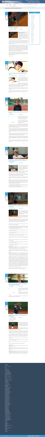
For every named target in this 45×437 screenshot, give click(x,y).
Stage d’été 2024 (7, 390)
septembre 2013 (33, 34)
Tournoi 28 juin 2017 (7, 415)
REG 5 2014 (6, 431)
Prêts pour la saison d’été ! (8, 387)
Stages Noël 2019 (7, 409)
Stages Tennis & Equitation (8, 427)
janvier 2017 (32, 14)
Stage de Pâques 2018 (7, 392)
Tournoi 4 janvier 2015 (7, 417)
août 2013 (32, 35)
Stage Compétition (7, 389)
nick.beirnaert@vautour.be (30, 0)
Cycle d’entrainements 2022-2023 (8, 376)
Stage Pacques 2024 (7, 396)
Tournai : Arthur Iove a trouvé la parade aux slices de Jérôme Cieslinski (18, 284)
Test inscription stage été (8, 413)
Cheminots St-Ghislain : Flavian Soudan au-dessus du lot (18, 316)
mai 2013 (32, 38)
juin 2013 (32, 37)
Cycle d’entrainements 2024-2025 (8, 377)
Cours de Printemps (7, 371)
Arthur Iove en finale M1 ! (8, 366)
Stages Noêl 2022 (7, 410)
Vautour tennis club (11, 320)
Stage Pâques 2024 (7, 398)
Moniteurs (14, 4)
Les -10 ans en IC (7, 384)
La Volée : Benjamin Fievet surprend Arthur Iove (18, 74)
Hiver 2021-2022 (7, 383)
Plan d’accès (14, 5)
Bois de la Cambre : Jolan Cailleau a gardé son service (18, 112)
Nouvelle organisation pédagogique (28, 4)
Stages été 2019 (7, 406)
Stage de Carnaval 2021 (7, 391)
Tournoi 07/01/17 (7, 414)
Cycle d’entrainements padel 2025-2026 (8, 379)
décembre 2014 (33, 25)
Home (22, 75)
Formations (10, 4)
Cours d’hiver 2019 (7, 370)
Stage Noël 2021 (7, 395)
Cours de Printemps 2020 (8, 372)
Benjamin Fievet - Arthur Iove (14, 75)
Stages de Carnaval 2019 (8, 403)
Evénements (36, 4)
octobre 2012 (32, 40)
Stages (21, 4)
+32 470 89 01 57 (37, 0)
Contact (10, 5)
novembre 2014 (33, 26)
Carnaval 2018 (6, 428)
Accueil (7, 4)
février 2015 (32, 23)
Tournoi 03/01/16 (7, 382)
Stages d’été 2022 (7, 401)
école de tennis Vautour (13, 317)
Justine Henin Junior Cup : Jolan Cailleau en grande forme (18, 161)
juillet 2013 (32, 36)
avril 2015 (32, 21)
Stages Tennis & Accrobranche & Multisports (8, 425)
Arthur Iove (12, 286)
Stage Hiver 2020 (7, 394)
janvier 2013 (32, 39)
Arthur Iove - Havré (13, 208)
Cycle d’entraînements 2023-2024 (8, 375)
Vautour (10, 30)
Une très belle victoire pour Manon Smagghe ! (8, 419)
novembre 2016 (33, 15)
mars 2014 (32, 33)
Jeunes (24, 75)
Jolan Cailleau (12, 114)
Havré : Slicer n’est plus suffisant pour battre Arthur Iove (18, 206)
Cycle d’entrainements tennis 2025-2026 (8, 380)
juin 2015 (32, 20)
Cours (18, 4)
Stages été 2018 (7, 405)
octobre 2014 (32, 27)
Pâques (6, 429)
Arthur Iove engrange (13, 27)
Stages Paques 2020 (7, 411)
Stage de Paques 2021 (7, 393)
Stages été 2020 (7, 407)
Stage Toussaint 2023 (7, 399)
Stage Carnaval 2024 (7, 388)
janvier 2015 (32, 24)
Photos (7, 5)
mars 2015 (32, 22)
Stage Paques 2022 (7, 397)
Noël (5, 426)
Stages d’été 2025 (7, 402)
